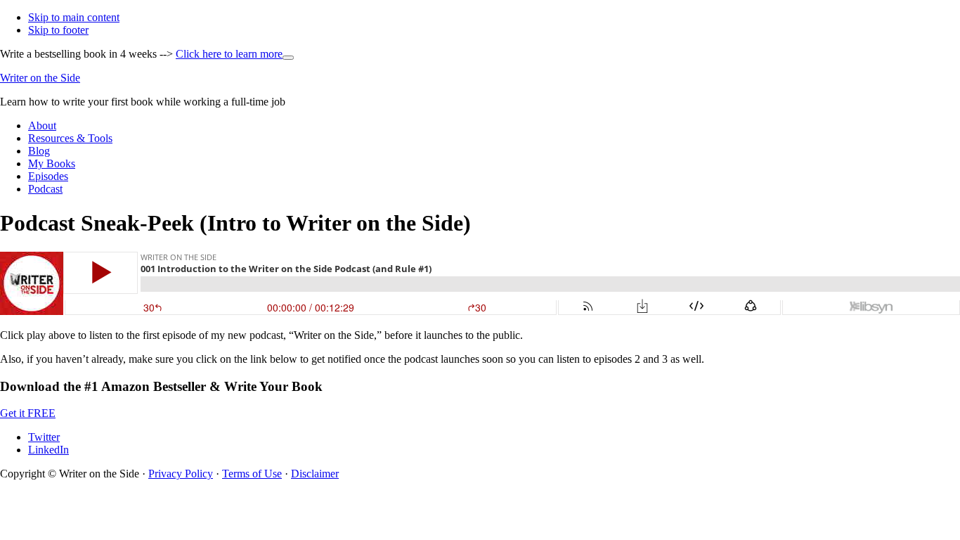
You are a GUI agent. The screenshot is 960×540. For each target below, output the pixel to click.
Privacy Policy (180, 474)
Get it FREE (28, 413)
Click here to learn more (235, 54)
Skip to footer (58, 30)
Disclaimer (315, 474)
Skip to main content (73, 17)
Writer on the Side (40, 78)
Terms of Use (252, 474)
